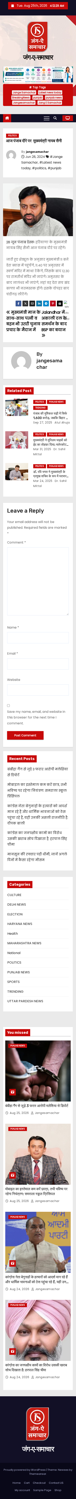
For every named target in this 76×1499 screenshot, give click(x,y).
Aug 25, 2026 (20, 1113)
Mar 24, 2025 (42, 481)
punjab (37, 97)
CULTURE (14, 895)
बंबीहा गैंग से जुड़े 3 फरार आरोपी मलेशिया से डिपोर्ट (36, 1106)
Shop (58, 1490)
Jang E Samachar (49, 102)
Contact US (56, 1483)
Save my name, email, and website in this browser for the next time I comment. (36, 717)
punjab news (54, 97)
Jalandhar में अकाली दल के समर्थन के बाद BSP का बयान (54, 321)
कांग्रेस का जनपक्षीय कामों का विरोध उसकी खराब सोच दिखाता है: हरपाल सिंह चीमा (37, 839)
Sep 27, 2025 (42, 422)
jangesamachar (37, 152)
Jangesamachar (24, 102)
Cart (27, 1483)
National (13, 953)
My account (22, 1490)
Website (13, 679)
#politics (39, 168)
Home (17, 1483)
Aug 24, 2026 (20, 1289)
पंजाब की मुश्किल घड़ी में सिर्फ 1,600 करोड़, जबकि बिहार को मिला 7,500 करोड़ (51, 418)
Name (13, 627)
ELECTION (14, 914)
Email (12, 653)
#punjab (54, 168)
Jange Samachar (24, 92)
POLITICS (12, 135)
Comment (16, 542)
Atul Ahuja (62, 422)
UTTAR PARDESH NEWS (25, 1001)
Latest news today (50, 92)
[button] (56, 118)
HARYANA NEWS (19, 923)
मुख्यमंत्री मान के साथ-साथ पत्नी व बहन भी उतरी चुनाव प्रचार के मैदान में (23, 321)
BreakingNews (21, 97)
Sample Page (42, 1490)
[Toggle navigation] (46, 118)
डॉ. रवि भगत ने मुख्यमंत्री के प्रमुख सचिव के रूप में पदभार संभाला (49, 476)
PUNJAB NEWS (56, 401)
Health (12, 933)
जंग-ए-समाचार (38, 57)
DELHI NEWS (16, 904)
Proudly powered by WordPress (25, 1470)
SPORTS (13, 981)
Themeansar (37, 1474)
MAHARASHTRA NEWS (24, 943)
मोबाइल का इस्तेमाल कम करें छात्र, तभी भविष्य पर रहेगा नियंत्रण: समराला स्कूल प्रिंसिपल (37, 790)
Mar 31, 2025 (42, 449)
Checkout (39, 1483)
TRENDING (40, 407)
